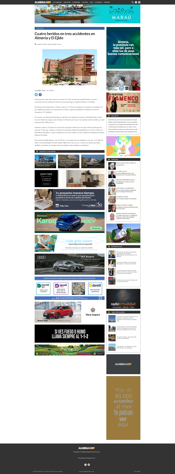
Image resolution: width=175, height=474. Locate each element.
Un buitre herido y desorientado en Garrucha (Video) (126, 337)
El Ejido (54, 44)
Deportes (67, 2)
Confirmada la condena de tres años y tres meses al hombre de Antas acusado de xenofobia (138, 127)
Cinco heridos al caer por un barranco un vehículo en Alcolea (128, 129)
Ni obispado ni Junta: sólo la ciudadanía (125, 182)
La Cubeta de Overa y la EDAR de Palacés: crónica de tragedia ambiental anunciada (126, 217)
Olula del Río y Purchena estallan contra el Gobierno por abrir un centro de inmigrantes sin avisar (127, 328)
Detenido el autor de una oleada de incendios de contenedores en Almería (132, 119)
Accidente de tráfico (41, 44)
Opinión (107, 2)
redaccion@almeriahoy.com (86, 471)
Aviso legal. (137, 471)
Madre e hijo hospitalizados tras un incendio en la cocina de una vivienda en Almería (135, 122)
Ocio (91, 2)
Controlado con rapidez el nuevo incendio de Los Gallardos (127, 347)
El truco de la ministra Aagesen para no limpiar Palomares (126, 191)
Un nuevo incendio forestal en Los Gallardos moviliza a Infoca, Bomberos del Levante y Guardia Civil (127, 319)
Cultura (85, 2)
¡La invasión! (120, 165)
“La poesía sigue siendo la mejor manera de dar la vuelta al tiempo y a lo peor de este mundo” (127, 272)
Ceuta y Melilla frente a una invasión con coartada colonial (126, 174)
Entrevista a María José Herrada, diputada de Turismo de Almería (126, 262)
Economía (76, 2)
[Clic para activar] (133, 2)
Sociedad (98, 2)
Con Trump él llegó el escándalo (126, 198)
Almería (50, 44)
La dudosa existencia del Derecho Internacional (127, 207)
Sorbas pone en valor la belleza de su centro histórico (126, 280)
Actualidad (57, 2)
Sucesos (59, 44)
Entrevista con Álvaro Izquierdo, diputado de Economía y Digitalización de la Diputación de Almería (126, 254)
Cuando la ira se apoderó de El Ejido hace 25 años (124, 124)
